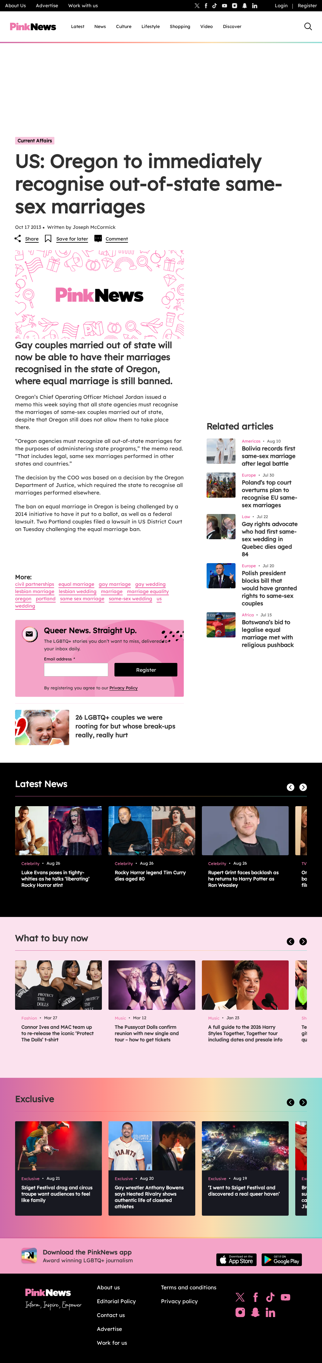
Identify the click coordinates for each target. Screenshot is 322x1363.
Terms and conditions (188, 1287)
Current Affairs (35, 141)
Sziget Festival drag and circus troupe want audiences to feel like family (56, 1194)
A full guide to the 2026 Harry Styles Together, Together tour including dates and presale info (245, 1033)
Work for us (112, 1342)
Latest (77, 26)
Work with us (83, 5)
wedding (25, 606)
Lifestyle (151, 26)
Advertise (47, 5)
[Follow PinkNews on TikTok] (270, 1298)
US (159, 599)
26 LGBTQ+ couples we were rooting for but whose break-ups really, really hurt (125, 726)
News (100, 26)
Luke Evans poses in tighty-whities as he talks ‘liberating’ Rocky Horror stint (55, 878)
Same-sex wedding (130, 599)
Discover (232, 26)
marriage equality (148, 591)
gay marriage (115, 584)
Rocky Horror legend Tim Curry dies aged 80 (150, 875)
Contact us (111, 1315)
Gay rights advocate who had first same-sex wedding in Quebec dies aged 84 (270, 539)
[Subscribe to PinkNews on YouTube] (285, 1298)
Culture (123, 26)
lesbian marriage (34, 591)
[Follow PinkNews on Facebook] (255, 1298)
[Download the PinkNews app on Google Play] (282, 1259)
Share (32, 239)
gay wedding (150, 584)
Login (281, 5)
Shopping (180, 26)
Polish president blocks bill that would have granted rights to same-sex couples (269, 588)
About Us (15, 5)
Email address (67, 658)
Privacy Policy (123, 687)
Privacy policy (179, 1301)
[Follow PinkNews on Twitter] (240, 1298)
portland (46, 599)
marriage (112, 591)
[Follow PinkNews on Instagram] (240, 1313)
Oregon (23, 599)
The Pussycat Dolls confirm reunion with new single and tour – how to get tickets (147, 1033)
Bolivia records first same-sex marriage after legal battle (269, 456)
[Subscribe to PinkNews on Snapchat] (255, 1313)
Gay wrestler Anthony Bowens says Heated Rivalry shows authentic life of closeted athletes (149, 1197)
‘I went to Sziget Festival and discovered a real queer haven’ (244, 1191)
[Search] (308, 26)
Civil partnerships (34, 584)
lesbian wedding (78, 591)
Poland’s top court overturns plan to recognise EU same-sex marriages (269, 494)
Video (206, 26)
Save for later (72, 239)
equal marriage (76, 584)
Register (307, 5)
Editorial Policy (116, 1301)
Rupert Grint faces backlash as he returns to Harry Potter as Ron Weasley (243, 878)
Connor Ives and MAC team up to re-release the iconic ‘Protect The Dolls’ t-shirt (57, 1033)
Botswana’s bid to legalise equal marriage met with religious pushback (268, 633)
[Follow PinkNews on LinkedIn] (255, 5)
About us (108, 1287)
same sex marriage (82, 599)
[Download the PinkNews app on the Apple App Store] (236, 1259)
